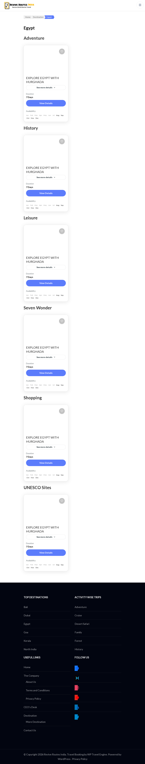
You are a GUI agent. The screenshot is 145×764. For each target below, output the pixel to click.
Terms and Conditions (38, 690)
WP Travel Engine (97, 754)
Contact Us (30, 730)
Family (78, 632)
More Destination (36, 721)
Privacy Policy (33, 698)
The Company (31, 675)
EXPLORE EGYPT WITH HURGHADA (42, 80)
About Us (31, 681)
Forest (78, 640)
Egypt (27, 623)
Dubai (27, 615)
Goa (26, 632)
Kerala (27, 640)
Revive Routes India (55, 754)
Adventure (81, 607)
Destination (30, 715)
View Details (46, 103)
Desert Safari (82, 623)
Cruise (78, 615)
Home (27, 667)
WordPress (64, 758)
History (79, 649)
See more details (44, 87)
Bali (26, 607)
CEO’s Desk (30, 707)
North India (30, 649)
